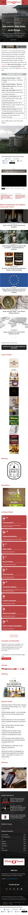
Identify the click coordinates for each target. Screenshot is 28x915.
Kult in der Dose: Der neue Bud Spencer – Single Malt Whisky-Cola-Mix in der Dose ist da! (17, 800)
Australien (14, 330)
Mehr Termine (14, 635)
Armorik (7, 188)
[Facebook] (6, 889)
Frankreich (8, 22)
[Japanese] (18, 668)
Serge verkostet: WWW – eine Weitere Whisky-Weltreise (14, 312)
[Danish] (10, 668)
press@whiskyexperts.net (12, 878)
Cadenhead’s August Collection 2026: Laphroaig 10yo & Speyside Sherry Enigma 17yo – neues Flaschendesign (13, 706)
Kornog (22, 188)
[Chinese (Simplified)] (15, 668)
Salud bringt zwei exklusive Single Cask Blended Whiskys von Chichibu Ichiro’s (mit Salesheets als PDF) (6, 197)
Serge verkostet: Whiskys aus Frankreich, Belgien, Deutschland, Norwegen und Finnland (14, 290)
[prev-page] (12, 337)
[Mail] (17, 889)
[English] (5, 668)
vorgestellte (4, 64)
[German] (2, 668)
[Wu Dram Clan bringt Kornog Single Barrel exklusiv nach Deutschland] (14, 259)
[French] (8, 668)
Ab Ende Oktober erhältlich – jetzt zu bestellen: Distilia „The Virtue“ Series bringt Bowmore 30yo (13, 714)
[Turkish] (23, 668)
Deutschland (14, 266)
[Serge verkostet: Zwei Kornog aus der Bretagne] (14, 216)
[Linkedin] (14, 889)
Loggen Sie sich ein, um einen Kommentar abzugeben (14, 347)
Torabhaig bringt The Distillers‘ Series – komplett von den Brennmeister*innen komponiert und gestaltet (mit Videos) (11, 732)
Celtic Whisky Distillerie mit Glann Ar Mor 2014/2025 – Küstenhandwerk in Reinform (14, 247)
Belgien (14, 287)
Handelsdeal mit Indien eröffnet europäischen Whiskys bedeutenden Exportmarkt (20, 197)
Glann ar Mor (17, 188)
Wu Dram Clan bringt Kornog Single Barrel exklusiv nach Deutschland (14, 269)
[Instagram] (10, 889)
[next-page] (15, 337)
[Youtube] (21, 889)
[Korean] (20, 668)
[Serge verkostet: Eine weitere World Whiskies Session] (14, 323)
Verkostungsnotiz (17, 22)
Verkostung (23, 68)
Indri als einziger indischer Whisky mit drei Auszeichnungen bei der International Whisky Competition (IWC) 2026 (13, 740)
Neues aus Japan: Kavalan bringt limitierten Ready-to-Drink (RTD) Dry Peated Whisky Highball (18, 816)
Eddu (12, 188)
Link (3, 656)
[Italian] (13, 668)
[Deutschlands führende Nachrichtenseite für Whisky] (14, 2)
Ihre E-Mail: (4, 650)
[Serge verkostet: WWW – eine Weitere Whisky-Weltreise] (14, 302)
